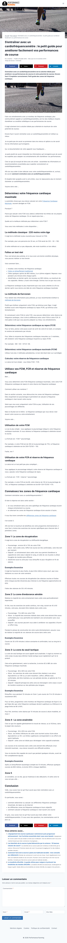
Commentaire (8, 888)
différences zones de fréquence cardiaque (41, 515)
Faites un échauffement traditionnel (20, 271)
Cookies (26, 928)
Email (27, 912)
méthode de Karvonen (13, 300)
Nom (5, 912)
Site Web (49, 912)
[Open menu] (63, 3)
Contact (54, 928)
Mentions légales (16, 928)
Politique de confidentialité (40, 928)
